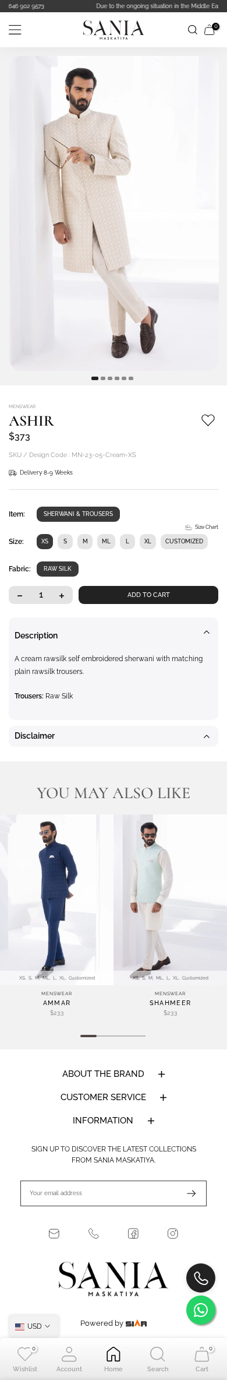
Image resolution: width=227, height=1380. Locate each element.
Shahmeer (170, 1003)
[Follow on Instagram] (173, 1234)
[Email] (54, 1234)
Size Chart (206, 527)
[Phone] (93, 1234)
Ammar (57, 1003)
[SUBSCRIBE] (185, 1193)
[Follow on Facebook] (133, 1234)
